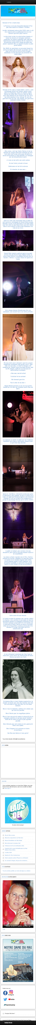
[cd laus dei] (18, 810)
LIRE (4, 929)
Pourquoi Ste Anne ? (10, 1013)
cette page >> (7, 788)
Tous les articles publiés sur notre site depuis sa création (16, 871)
